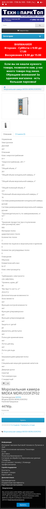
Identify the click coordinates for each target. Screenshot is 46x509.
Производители (8, 480)
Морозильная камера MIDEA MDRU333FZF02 (22, 89)
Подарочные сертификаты (13, 482)
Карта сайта (7, 474)
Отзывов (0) (20, 134)
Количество (5, 410)
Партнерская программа (12, 485)
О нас (4, 451)
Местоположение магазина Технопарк (18, 449)
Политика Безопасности (12, 456)
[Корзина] (6, 4)
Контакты (6, 470)
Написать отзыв (28, 425)
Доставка (6, 453)
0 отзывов (15, 425)
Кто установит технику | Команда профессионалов (16, 463)
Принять (23, 505)
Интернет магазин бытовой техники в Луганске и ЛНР (23, 446)
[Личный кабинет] (41, 2)
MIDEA (18, 397)
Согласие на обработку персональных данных (21, 458)
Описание (7, 134)
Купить (23, 420)
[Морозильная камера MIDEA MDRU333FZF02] (23, 106)
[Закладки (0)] (3, 4)
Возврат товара (8, 472)
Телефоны (6, 460)
